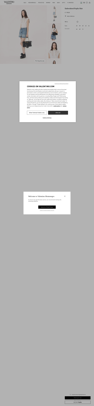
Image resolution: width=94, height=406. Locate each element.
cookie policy (56, 106)
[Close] (65, 196)
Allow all (58, 112)
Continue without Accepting (61, 83)
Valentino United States (47, 207)
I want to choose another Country (47, 210)
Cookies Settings (47, 117)
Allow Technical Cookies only (37, 112)
